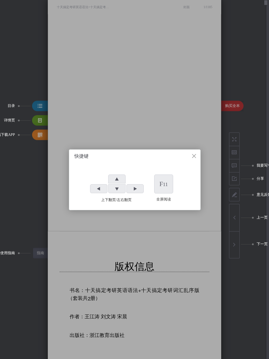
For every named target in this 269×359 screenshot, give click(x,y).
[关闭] (194, 156)
